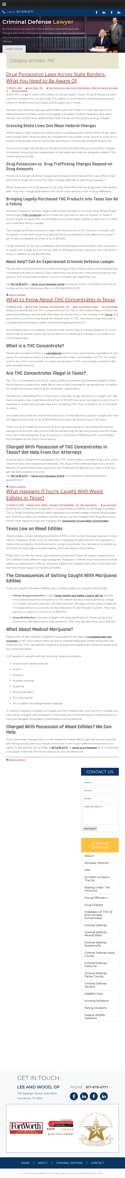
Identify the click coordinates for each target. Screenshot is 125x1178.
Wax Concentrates (88, 505)
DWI (87, 870)
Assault (89, 855)
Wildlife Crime (93, 993)
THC (41, 88)
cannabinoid (54, 353)
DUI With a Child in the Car (97, 879)
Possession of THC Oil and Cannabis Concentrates (98, 915)
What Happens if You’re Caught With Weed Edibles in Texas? (54, 494)
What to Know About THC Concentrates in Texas (60, 299)
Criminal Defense (95, 925)
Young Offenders (95, 897)
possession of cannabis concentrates (85, 520)
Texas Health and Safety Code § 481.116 (78, 595)
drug (109, 314)
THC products (32, 214)
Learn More (14, 49)
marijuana (43, 306)
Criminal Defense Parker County (95, 975)
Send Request (90, 828)
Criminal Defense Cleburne (95, 965)
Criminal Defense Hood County (99, 954)
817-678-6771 (25, 11)
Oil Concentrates (57, 306)
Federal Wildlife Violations (94, 1017)
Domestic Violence (96, 862)
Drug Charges (93, 904)
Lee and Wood (20, 91)
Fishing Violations (95, 1008)
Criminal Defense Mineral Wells (95, 934)
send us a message (84, 747)
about (43, 1162)
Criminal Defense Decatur (95, 985)
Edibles (44, 505)
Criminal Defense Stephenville (95, 944)
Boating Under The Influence (97, 889)
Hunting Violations (96, 1000)
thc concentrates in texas (86, 306)
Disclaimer (74, 1173)
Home (25, 1162)
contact (97, 1162)
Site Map (84, 1173)
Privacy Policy (96, 1173)
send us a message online (47, 284)
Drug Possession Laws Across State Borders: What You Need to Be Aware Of (56, 77)
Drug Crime (33, 88)
